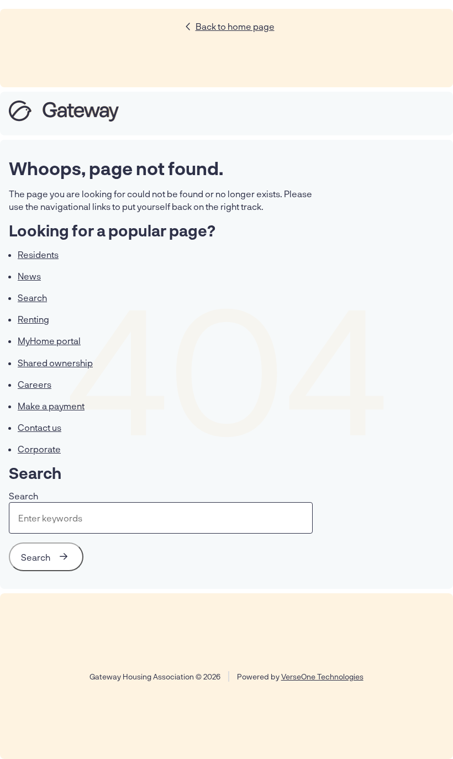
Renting (33, 319)
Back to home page (235, 26)
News (29, 276)
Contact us (39, 427)
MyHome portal (49, 340)
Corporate (39, 449)
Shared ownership (55, 362)
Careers (34, 384)
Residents (38, 254)
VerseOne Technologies (322, 676)
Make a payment (51, 405)
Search (32, 297)
